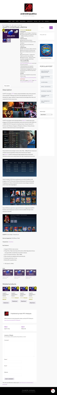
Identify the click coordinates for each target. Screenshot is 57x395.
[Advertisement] (46, 137)
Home (9, 21)
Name (5, 359)
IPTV (42, 21)
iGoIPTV (30, 80)
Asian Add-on (29, 21)
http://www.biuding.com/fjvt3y (26, 63)
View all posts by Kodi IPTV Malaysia (12, 320)
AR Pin (17, 21)
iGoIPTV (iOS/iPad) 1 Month (7, 276)
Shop (13, 21)
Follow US (43, 34)
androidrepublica (28, 14)
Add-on (35, 21)
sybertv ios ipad (30, 81)
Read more (6, 302)
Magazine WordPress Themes (26, 391)
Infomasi (47, 21)
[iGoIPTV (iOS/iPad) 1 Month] (8, 273)
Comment (6, 340)
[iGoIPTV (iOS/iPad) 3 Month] (19, 273)
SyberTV (24, 120)
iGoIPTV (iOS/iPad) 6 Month (31, 276)
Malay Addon (22, 21)
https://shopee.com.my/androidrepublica (28, 77)
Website (6, 372)
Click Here (11, 241)
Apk (39, 21)
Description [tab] (7, 85)
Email (5, 365)
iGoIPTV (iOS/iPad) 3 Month (19, 276)
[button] (17, 31)
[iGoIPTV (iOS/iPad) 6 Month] (31, 273)
